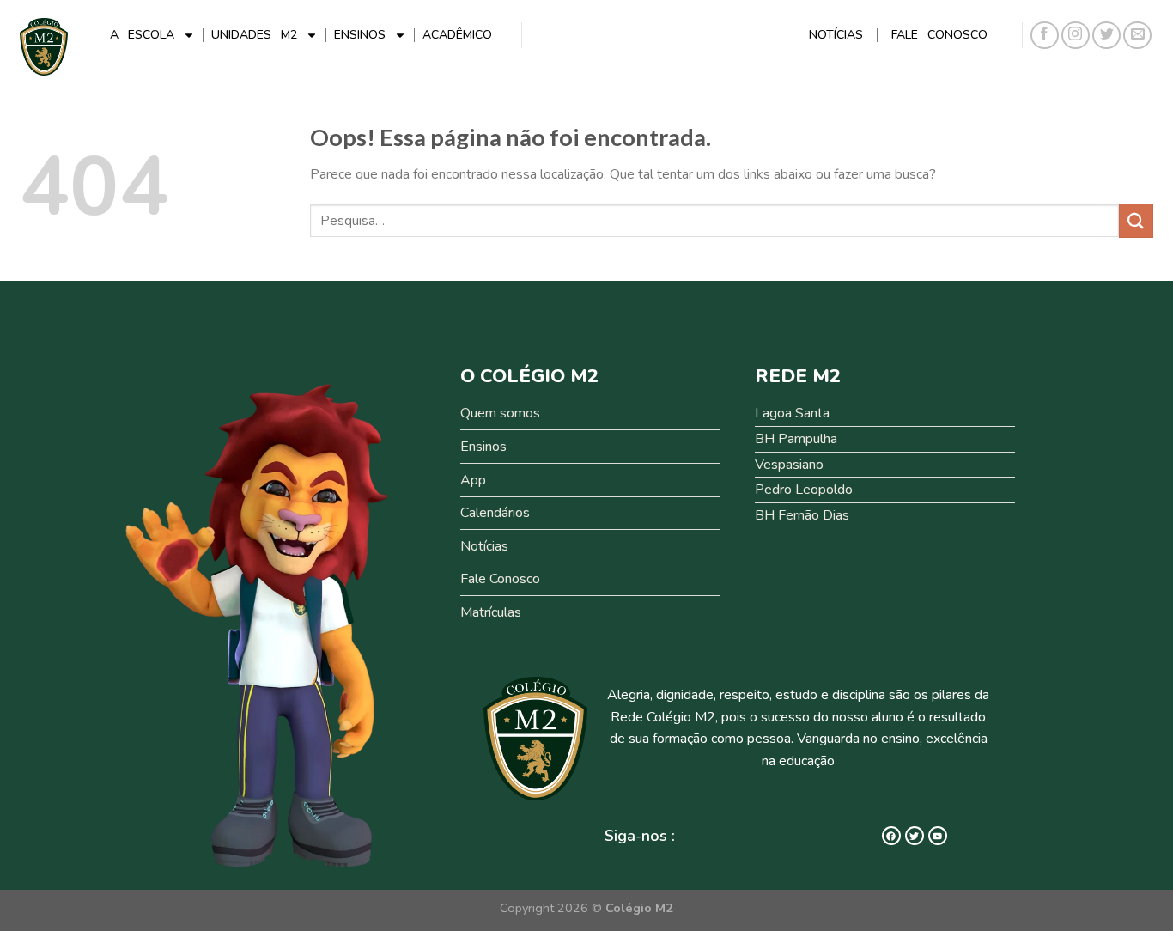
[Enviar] (1136, 220)
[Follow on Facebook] (1044, 35)
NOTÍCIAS (836, 35)
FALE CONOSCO (939, 35)
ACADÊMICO (457, 35)
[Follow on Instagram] (1075, 35)
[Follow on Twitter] (1106, 35)
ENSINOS (360, 35)
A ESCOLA (142, 35)
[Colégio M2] (44, 46)
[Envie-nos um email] (1137, 35)
